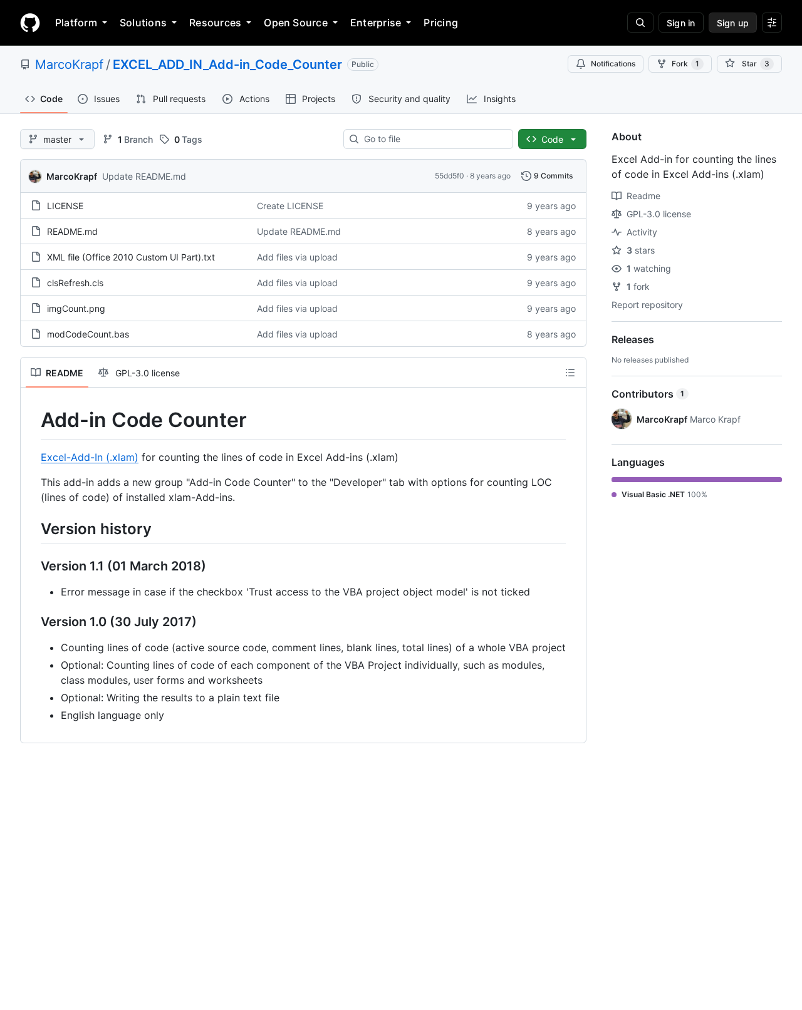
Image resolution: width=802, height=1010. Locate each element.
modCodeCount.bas (88, 334)
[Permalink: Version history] (32, 528)
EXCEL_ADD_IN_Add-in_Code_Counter (227, 64)
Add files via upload (297, 257)
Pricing (441, 22)
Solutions (143, 22)
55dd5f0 (449, 175)
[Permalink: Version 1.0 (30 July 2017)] (32, 622)
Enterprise (375, 22)
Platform (76, 22)
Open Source (296, 22)
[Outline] (570, 373)
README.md (72, 231)
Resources (215, 22)
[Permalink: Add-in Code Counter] (32, 420)
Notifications (613, 63)
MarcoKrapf (69, 64)
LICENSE (65, 205)
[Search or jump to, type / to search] (640, 23)
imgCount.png (76, 308)
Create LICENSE (290, 205)
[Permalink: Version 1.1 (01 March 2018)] (32, 566)
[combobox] (433, 139)
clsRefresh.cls (75, 282)
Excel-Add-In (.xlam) (89, 457)
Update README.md (144, 176)
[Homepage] (30, 23)
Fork (685, 63)
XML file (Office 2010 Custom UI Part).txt (131, 257)
